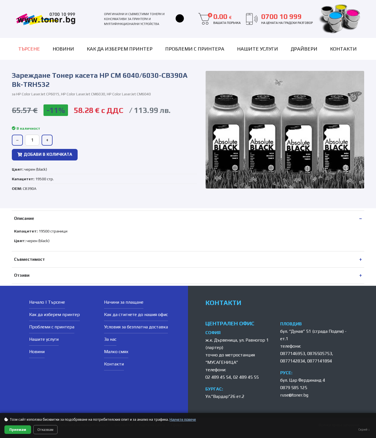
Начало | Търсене (47, 302)
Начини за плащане (123, 302)
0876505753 (319, 353)
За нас (110, 339)
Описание (24, 218)
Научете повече (183, 419)
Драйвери (304, 49)
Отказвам (45, 430)
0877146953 (292, 353)
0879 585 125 (293, 387)
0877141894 (319, 361)
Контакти (343, 49)
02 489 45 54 (218, 377)
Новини (63, 49)
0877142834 (292, 361)
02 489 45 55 (246, 377)
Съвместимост (29, 259)
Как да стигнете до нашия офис (136, 314)
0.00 (225, 18)
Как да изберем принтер (119, 49)
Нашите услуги (257, 49)
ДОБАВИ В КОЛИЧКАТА (48, 154)
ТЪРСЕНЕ (29, 49)
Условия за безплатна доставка (136, 326)
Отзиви (21, 275)
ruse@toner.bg (294, 395)
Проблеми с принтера (194, 49)
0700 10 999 (287, 18)
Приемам (17, 430)
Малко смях (116, 351)
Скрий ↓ (364, 429)
